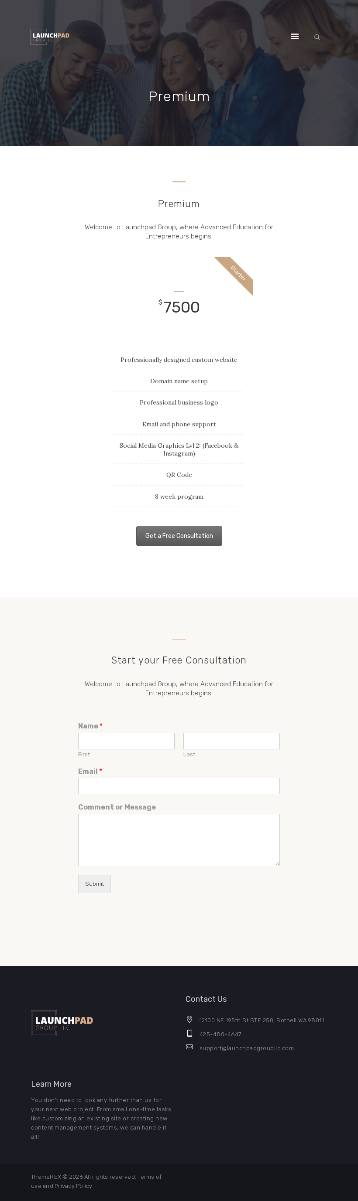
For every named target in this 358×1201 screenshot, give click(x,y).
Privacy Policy (74, 1186)
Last (189, 754)
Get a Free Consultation (179, 536)
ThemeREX (46, 1177)
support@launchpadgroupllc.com (247, 1048)
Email (90, 771)
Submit (94, 884)
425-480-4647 (220, 1034)
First (84, 754)
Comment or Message (117, 807)
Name (90, 726)
